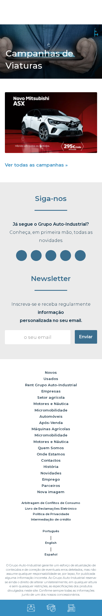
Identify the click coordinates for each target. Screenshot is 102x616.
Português (51, 531)
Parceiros (51, 485)
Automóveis (51, 416)
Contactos (51, 460)
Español (51, 554)
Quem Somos (51, 448)
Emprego (51, 479)
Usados (51, 378)
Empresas (51, 391)
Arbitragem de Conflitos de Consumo (50, 503)
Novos (51, 372)
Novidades (51, 473)
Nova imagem (50, 492)
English (51, 543)
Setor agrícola (51, 397)
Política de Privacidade (51, 514)
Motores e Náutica (51, 403)
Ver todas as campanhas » (36, 165)
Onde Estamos (51, 454)
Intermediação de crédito (51, 519)
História (51, 466)
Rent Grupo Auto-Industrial (51, 385)
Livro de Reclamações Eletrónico (51, 508)
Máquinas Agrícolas (51, 429)
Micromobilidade (51, 410)
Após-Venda (51, 422)
